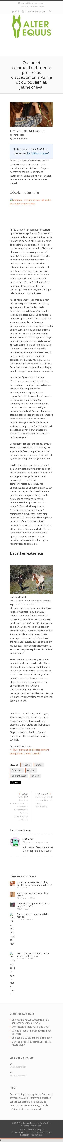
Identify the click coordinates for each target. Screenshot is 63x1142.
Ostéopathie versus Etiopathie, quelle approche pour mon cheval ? (34, 883)
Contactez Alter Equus (21, 1132)
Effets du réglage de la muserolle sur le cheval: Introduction (44, 800)
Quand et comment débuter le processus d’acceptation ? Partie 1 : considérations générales (19, 807)
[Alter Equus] (31, 28)
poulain (35, 775)
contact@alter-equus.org (33, 3)
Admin (22, 1129)
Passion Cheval (36, 1126)
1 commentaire (19, 138)
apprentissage (19, 775)
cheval (39, 764)
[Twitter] (13, 11)
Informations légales (35, 1129)
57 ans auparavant (17, 1067)
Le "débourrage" (38, 153)
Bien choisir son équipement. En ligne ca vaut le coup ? (33, 954)
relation (31, 770)
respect (26, 764)
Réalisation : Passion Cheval (31, 1135)
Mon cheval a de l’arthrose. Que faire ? (32, 894)
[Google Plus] (19, 11)
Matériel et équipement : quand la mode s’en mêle (33, 904)
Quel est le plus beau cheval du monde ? (32, 915)
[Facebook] (15, 11)
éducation (17, 770)
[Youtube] (23, 11)
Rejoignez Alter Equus (42, 1132)
